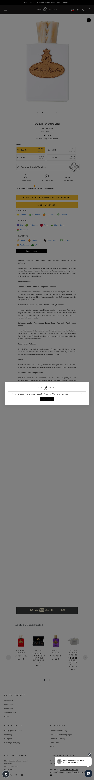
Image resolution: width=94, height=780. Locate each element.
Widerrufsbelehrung (57, 739)
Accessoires (9, 700)
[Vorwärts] (56, 112)
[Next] (85, 657)
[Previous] (8, 657)
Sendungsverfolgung (12, 743)
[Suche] (83, 9)
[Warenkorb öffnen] (89, 9)
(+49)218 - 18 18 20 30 (69, 769)
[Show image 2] (45, 112)
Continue (47, 399)
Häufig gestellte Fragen (13, 731)
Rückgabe (8, 739)
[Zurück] (37, 112)
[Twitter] (11, 774)
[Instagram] (16, 774)
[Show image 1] (42, 112)
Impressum (54, 743)
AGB (52, 747)
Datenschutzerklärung (58, 731)
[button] (6, 774)
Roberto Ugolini (46, 124)
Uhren (6, 717)
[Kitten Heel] (21, 641)
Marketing (8, 735)
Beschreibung (31, 251)
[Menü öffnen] (5, 10)
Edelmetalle (8, 708)
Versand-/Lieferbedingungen (61, 735)
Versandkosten (53, 139)
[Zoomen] (89, 20)
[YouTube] (22, 774)
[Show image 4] (51, 112)
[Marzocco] (55, 641)
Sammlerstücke (10, 713)
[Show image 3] (48, 112)
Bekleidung (8, 704)
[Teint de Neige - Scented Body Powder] (73, 641)
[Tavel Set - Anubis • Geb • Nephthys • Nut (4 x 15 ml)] (38, 641)
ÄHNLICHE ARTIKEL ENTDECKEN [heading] (29, 625)
